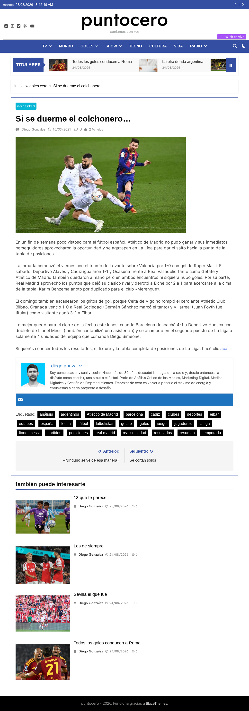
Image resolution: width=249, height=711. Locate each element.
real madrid (105, 433)
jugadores (183, 423)
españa (47, 423)
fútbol (83, 423)
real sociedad (134, 433)
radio (196, 46)
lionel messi (29, 433)
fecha (66, 423)
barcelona (134, 414)
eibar (214, 414)
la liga (204, 423)
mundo (66, 46)
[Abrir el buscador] (235, 46)
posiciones (78, 433)
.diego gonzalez (33, 129)
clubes (173, 414)
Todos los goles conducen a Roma (87, 61)
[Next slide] (243, 4)
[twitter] (19, 26)
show (111, 46)
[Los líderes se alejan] (205, 65)
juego (162, 423)
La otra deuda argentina (167, 61)
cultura (158, 46)
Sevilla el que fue (90, 594)
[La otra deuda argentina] (133, 68)
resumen (187, 433)
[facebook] (6, 26)
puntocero (124, 19)
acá (223, 348)
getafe (126, 423)
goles (86, 46)
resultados (163, 433)
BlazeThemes (156, 703)
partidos (54, 433)
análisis (46, 414)
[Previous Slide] (235, 4)
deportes (194, 414)
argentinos (70, 414)
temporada (212, 433)
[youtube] (32, 26)
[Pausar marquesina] (231, 65)
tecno (135, 46)
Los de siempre (89, 546)
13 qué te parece (90, 497)
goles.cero (26, 106)
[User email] (20, 399)
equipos (26, 423)
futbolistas (104, 423)
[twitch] (25, 26)
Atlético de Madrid (102, 414)
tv (44, 46)
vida (178, 46)
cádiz (155, 414)
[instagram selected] (12, 26)
